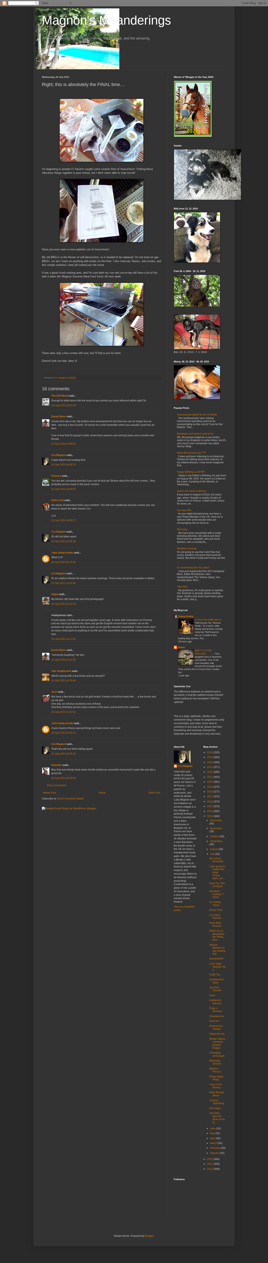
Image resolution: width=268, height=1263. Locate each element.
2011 (210, 1163)
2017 (210, 796)
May (212, 1133)
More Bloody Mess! (216, 1094)
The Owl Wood (59, 395)
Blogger (149, 1235)
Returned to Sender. (216, 1028)
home (181, 647)
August (214, 849)
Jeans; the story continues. (192, 491)
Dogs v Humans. (216, 1010)
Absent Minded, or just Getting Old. (217, 949)
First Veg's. (215, 1108)
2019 (210, 786)
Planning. (182, 529)
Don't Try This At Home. (217, 885)
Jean (54, 691)
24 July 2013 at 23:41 (63, 732)
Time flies (182, 586)
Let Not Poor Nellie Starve (208, 619)
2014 (210, 811)
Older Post (154, 792)
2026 (210, 752)
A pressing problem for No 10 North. (197, 414)
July (212, 854)
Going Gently (185, 616)
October (215, 836)
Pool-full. (214, 1021)
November (216, 828)
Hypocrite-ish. (217, 1033)
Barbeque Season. (215, 1062)
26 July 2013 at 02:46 (63, 778)
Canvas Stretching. (217, 1102)
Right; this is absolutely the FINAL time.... (216, 935)
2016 (210, 801)
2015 (210, 806)
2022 (210, 772)
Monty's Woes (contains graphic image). (217, 1043)
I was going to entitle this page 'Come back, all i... (217, 872)
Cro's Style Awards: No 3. (217, 966)
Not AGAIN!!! (216, 958)
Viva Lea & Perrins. (215, 1086)
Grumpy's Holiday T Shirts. (216, 894)
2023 (210, 767)
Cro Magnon (58, 455)
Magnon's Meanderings (106, 20)
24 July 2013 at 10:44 (63, 603)
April (213, 1138)
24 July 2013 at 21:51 (63, 712)
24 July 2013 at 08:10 (63, 464)
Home (102, 792)
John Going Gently (62, 552)
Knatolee (56, 765)
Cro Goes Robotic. (215, 916)
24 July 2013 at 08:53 (63, 489)
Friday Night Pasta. (216, 1078)
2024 (210, 762)
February (215, 1148)
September (216, 841)
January (215, 1153)
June (213, 1128)
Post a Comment (56, 785)
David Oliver (58, 416)
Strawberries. (216, 1016)
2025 (210, 757)
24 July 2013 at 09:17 (63, 520)
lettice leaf (57, 500)
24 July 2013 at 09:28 (63, 541)
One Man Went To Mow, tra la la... (217, 1118)
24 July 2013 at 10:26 (63, 562)
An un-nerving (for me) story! (193, 567)
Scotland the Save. (216, 981)
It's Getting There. (215, 903)
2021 (210, 777)
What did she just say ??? (191, 452)
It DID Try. (214, 974)
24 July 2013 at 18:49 (63, 680)
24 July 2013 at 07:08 (63, 405)
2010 (210, 1169)
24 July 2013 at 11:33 (63, 638)
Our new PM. (184, 510)
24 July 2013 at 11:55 (63, 659)
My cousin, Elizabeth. (216, 860)
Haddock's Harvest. (215, 1002)
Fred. (212, 995)
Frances (56, 475)
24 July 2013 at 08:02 (63, 443)
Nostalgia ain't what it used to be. (195, 433)
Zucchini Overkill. (215, 989)
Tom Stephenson (61, 671)
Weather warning (186, 548)
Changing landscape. (217, 1054)
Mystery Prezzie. (215, 1070)
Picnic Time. (216, 910)
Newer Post (49, 792)
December (216, 820)
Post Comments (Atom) (70, 798)
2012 (210, 1159)
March (214, 1143)
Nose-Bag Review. (215, 924)
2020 (210, 781)
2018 (210, 791)
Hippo (54, 594)
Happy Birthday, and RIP (191, 471)
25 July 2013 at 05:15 (63, 753)
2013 (210, 816)
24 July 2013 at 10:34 (63, 583)
